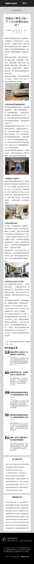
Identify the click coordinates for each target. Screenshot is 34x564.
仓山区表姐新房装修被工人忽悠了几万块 (17, 484)
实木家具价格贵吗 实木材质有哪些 (15, 476)
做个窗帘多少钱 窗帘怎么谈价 (14, 470)
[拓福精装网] (11, 3)
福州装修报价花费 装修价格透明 (15, 467)
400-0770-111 (25, 556)
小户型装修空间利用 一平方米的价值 (16, 473)
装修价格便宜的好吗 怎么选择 (14, 490)
